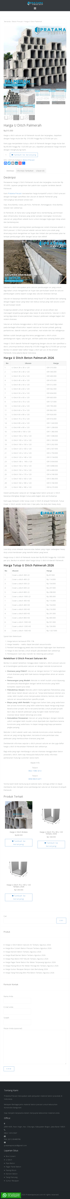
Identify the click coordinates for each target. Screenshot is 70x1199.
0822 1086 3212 (35, 771)
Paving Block (11, 1170)
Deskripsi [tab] (10, 171)
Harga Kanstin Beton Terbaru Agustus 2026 (23, 952)
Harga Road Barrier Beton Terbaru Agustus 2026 (25, 955)
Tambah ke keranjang (25, 155)
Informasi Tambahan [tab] (25, 171)
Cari (5, 916)
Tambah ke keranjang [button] (19, 842)
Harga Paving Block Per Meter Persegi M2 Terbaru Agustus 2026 (31, 966)
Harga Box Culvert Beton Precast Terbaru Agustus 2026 (28, 948)
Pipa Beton (10, 1163)
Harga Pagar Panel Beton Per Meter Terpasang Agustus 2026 (30, 962)
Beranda (7, 21)
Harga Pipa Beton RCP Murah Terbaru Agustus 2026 (26, 959)
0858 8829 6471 (35, 779)
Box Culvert (10, 1156)
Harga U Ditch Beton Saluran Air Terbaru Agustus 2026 (28, 945)
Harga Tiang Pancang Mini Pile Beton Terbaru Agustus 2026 (29, 973)
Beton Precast (17, 21)
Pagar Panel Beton (13, 1167)
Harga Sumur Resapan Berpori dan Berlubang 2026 (26, 969)
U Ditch (9, 1160)
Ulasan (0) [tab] (40, 171)
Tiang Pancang (12, 1177)
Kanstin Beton (12, 1174)
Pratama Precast (15, 193)
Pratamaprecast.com (34, 1195)
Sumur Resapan (12, 1181)
